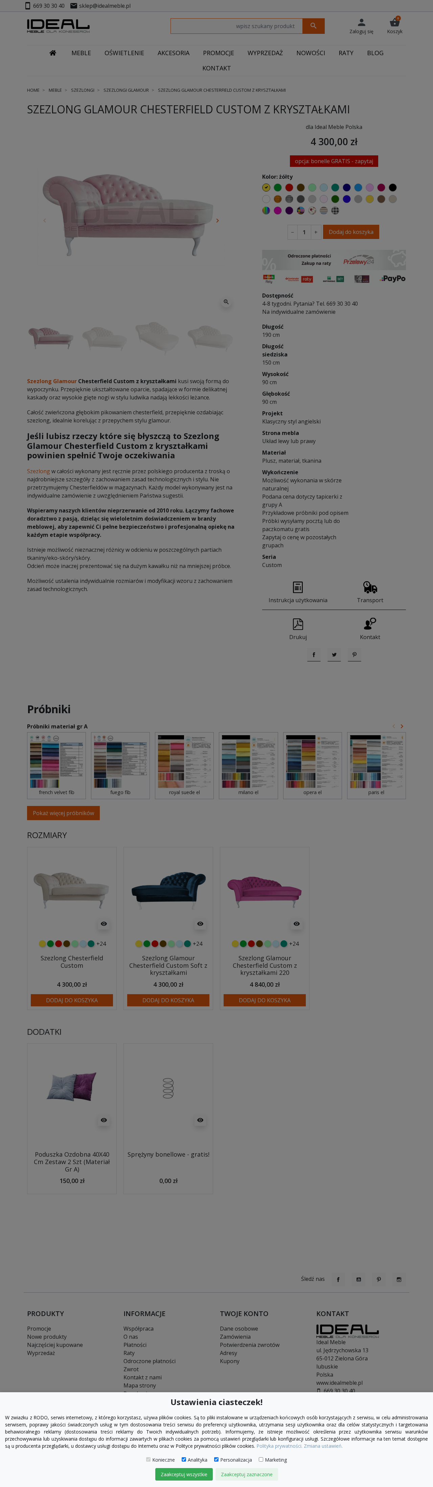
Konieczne (163, 1460)
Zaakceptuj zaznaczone (247, 1474)
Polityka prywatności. (279, 1446)
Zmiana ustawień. (323, 1446)
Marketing (276, 1460)
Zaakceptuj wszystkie (184, 1474)
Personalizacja (236, 1460)
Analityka (197, 1460)
